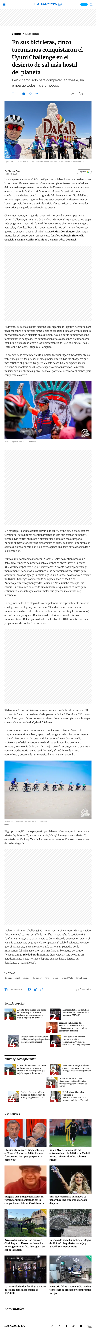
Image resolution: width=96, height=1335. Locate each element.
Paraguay (37, 978)
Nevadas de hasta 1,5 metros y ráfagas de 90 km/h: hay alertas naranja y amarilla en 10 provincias (70, 1243)
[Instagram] (52, 1326)
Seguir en (82, 172)
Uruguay (8, 978)
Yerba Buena (81, 978)
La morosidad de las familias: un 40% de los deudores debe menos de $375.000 (75, 1012)
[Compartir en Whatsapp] (30, 94)
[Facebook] (66, 1326)
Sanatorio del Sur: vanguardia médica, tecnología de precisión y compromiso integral (35, 1039)
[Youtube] (81, 1326)
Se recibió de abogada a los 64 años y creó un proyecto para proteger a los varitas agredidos (76, 1068)
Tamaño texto (16, 989)
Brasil (17, 978)
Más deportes (32, 33)
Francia (55, 978)
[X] (59, 1326)
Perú (47, 978)
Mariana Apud (14, 171)
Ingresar (91, 4)
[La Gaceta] (48, 4)
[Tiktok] (73, 1326)
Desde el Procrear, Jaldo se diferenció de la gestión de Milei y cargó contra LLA (33, 1095)
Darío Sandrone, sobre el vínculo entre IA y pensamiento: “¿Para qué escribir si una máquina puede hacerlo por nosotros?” (76, 1041)
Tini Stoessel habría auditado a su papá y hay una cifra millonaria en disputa (68, 1200)
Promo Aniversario (84, 4)
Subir (90, 1327)
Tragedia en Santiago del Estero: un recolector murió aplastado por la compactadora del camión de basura (24, 1200)
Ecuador (26, 978)
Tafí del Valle (67, 978)
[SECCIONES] (7, 4)
